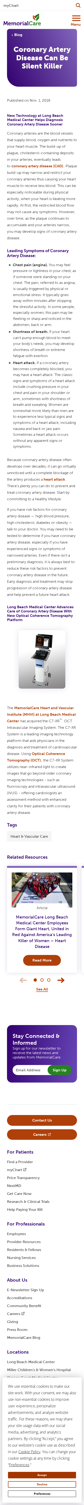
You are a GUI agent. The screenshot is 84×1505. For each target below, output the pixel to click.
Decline (42, 1484)
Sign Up (59, 1070)
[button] (35, 980)
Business (23, 1265)
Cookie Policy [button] (29, 1451)
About (17, 1280)
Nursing (21, 1257)
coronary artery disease (37, 166)
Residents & (24, 1250)
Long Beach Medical (31, 1362)
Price (23, 1178)
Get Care (19, 1193)
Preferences (42, 1494)
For (20, 1152)
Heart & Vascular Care (29, 836)
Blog (18, 34)
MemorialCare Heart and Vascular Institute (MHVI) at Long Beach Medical (41, 714)
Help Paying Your (24, 1209)
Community (24, 1306)
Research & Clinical (28, 1201)
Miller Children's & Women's (39, 1370)
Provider (24, 1242)
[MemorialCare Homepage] (22, 20)
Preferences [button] (19, 1464)
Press (17, 1329)
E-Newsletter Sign (25, 1290)
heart (54, 479)
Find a (20, 1162)
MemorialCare (23, 1337)
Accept (42, 1475)
